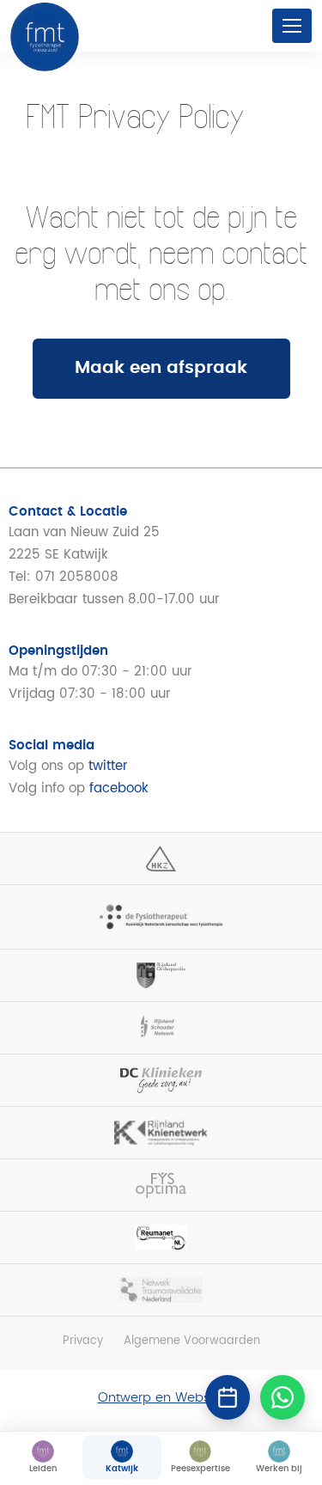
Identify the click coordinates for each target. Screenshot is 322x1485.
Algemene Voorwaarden (192, 1341)
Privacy (83, 1341)
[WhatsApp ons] (282, 1397)
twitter (108, 766)
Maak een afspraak (161, 367)
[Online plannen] (227, 1397)
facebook (119, 788)
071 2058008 (76, 577)
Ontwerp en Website (161, 1397)
